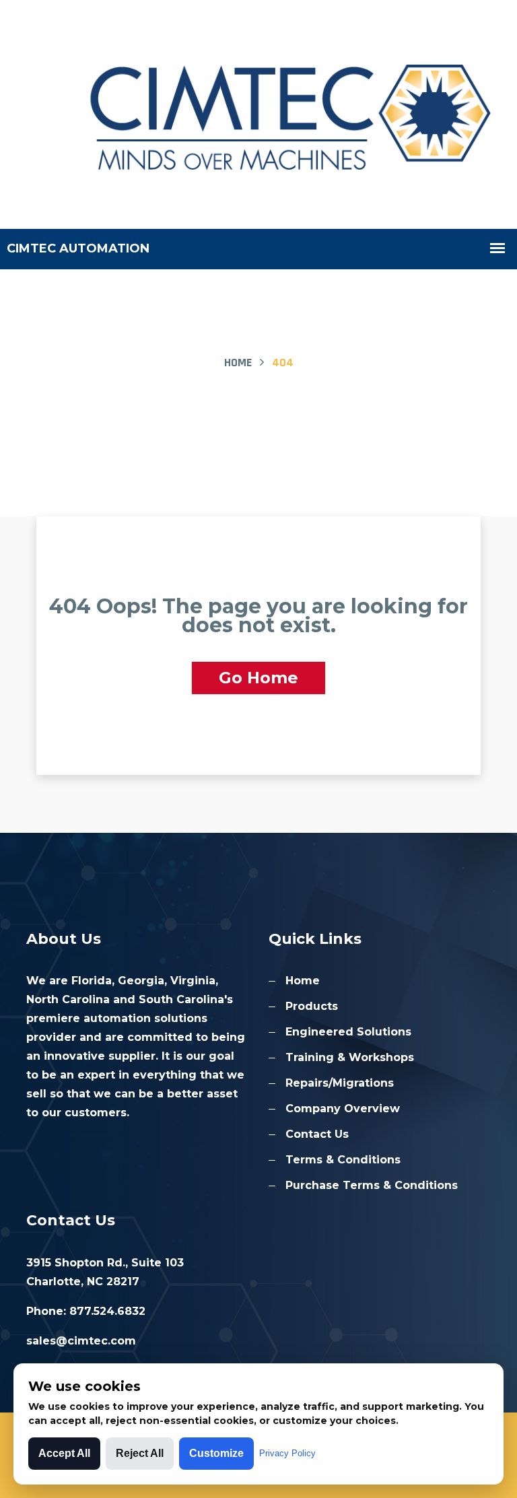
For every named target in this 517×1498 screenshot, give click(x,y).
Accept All (64, 1453)
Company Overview (342, 1108)
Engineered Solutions (348, 1031)
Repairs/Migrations (339, 1083)
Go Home (258, 677)
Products (311, 1006)
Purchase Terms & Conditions (371, 1185)
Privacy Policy (287, 1453)
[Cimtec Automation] (258, 113)
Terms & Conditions (343, 1159)
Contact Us (317, 1134)
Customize (216, 1453)
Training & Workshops (349, 1057)
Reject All (140, 1453)
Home (238, 362)
